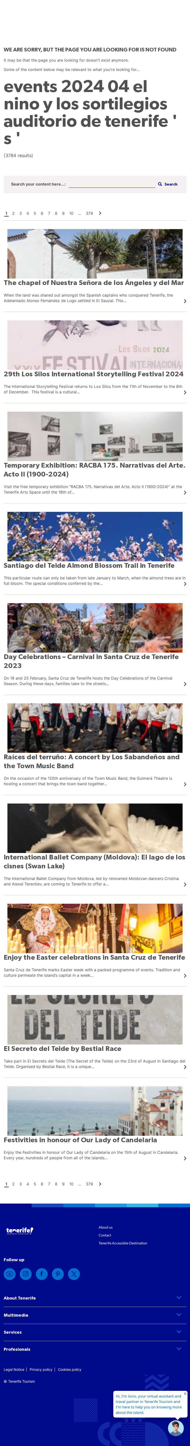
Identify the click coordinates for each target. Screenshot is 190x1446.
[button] (167, 184)
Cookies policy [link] (69, 1369)
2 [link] (13, 213)
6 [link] (42, 213)
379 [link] (89, 213)
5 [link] (35, 213)
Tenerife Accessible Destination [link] (123, 1243)
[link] (100, 213)
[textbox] (112, 184)
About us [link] (106, 1227)
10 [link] (71, 213)
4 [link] (27, 213)
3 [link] (20, 213)
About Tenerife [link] (20, 1298)
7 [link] (49, 213)
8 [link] (56, 213)
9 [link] (63, 213)
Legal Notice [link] (14, 1369)
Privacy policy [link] (41, 1369)
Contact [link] (105, 1235)
